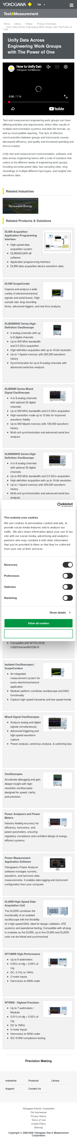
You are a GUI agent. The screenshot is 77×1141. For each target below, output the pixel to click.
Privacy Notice (38, 1116)
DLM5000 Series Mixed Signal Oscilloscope (19, 390)
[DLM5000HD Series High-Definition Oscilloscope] (57, 460)
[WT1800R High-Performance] (57, 960)
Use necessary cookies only (38, 633)
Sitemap (38, 1127)
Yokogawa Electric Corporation (39, 1108)
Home (7, 23)
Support (9, 1088)
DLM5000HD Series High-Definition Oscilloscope (20, 456)
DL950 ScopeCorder (17, 284)
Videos (29, 23)
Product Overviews (47, 23)
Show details (58, 612)
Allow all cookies (38, 623)
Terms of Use (39, 1120)
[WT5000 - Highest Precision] (57, 1008)
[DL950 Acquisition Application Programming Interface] (57, 241)
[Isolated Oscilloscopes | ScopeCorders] (57, 670)
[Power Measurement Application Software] (57, 864)
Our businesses (38, 1112)
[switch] (68, 576)
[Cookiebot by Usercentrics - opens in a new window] (57, 505)
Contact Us (34, 1088)
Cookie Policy (38, 1123)
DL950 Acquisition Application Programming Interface (21, 235)
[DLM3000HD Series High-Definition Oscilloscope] (57, 329)
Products (33, 1080)
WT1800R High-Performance (22, 954)
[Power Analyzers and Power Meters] (57, 820)
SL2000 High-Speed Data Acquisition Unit (20, 903)
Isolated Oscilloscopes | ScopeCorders (19, 666)
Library (17, 23)
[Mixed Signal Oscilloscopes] (57, 723)
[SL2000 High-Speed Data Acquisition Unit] (57, 908)
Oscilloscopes (13, 774)
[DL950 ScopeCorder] (57, 290)
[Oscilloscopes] (57, 780)
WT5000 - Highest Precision (22, 1002)
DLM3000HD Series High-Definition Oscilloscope (20, 325)
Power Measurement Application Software (18, 860)
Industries (10, 1080)
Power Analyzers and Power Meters (22, 816)
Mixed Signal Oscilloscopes (22, 717)
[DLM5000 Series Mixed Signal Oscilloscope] (57, 395)
